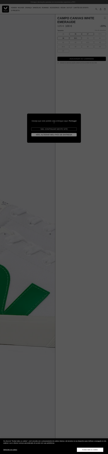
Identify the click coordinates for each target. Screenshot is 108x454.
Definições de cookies (10, 450)
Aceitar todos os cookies (90, 450)
